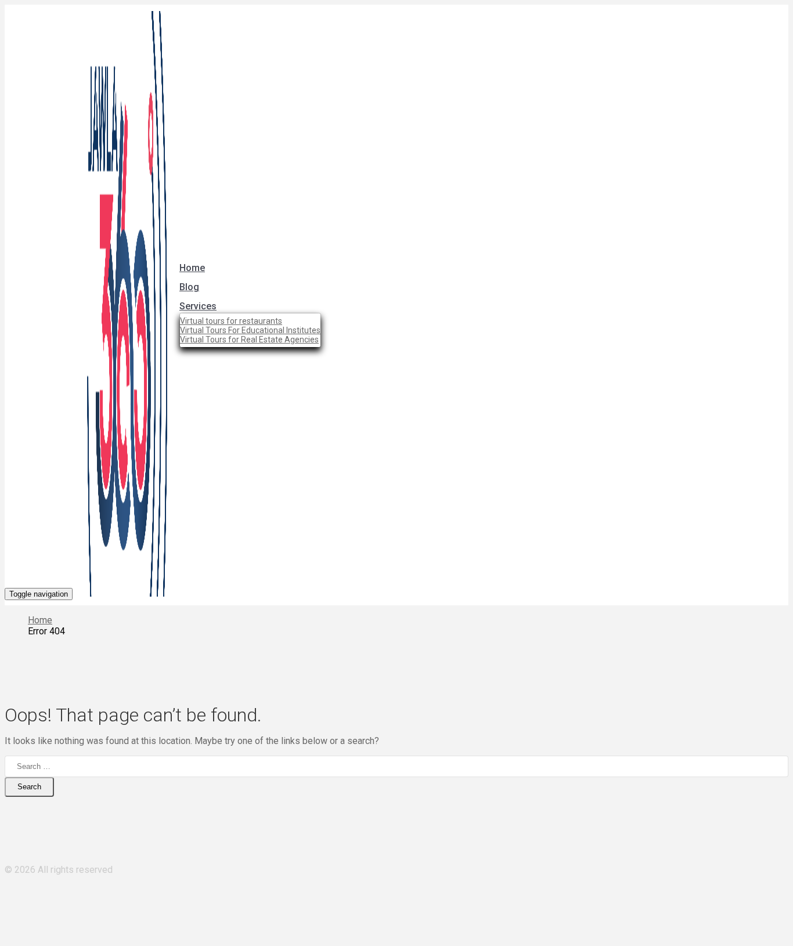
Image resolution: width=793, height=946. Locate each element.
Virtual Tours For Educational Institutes (250, 330)
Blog (189, 287)
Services (198, 306)
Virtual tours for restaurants (231, 321)
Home (192, 267)
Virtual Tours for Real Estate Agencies (249, 339)
